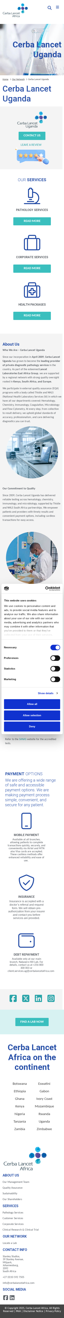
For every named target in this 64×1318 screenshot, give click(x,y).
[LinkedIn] (38, 999)
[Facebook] (13, 999)
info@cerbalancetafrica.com (18, 1283)
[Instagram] (51, 999)
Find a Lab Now (32, 1022)
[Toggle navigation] (57, 7)
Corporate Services (13, 1224)
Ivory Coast (44, 1099)
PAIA (18, 1311)
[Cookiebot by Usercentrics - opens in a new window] (45, 588)
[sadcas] (35, 739)
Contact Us (32, 135)
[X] (25, 999)
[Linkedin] (12, 1297)
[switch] (55, 658)
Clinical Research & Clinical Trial (21, 1230)
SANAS (22, 739)
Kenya (19, 1106)
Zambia (19, 1129)
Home (5, 79)
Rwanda (44, 1114)
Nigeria (20, 1114)
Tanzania (19, 1121)
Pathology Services (13, 1212)
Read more (32, 221)
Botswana (20, 1084)
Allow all (32, 704)
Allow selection (32, 715)
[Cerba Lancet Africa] (15, 10)
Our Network (18, 79)
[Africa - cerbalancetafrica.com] (25, 1158)
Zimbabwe (44, 1129)
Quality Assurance (13, 1188)
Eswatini (44, 1084)
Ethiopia (20, 1091)
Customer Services (13, 1218)
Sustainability (10, 1193)
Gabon (44, 1091)
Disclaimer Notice (33, 1311)
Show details (45, 693)
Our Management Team (16, 1182)
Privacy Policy (53, 1311)
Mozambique (44, 1106)
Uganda (44, 1121)
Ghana (19, 1099)
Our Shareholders (12, 1199)
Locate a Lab (10, 1243)
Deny (32, 726)
